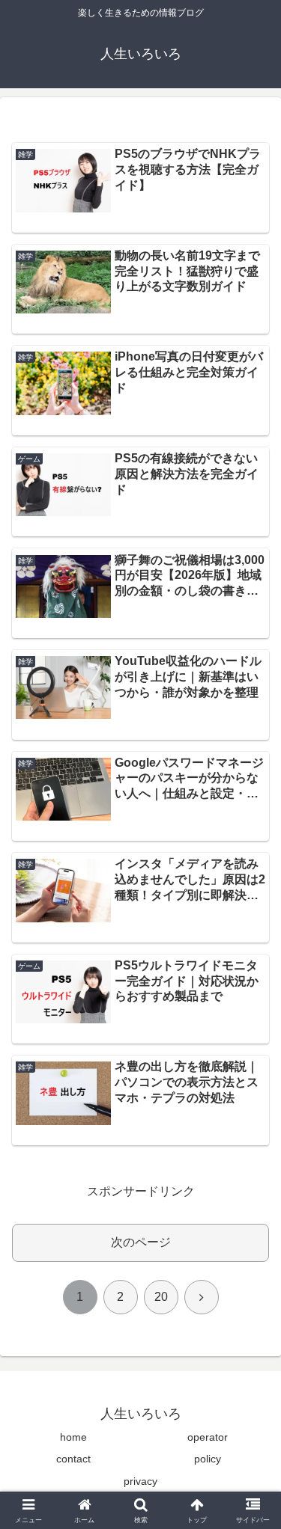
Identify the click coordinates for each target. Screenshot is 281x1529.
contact (73, 1459)
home (73, 1437)
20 (161, 1296)
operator (207, 1437)
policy (207, 1459)
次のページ (141, 1242)
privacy (140, 1481)
